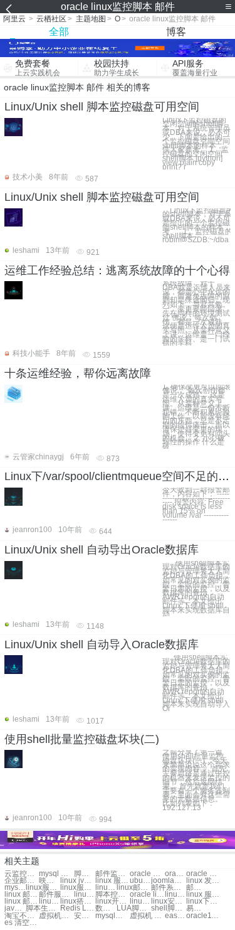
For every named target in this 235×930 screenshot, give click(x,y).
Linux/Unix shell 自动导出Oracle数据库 (101, 549)
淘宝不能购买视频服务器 (21, 915)
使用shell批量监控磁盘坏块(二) (81, 739)
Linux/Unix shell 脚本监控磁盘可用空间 (101, 106)
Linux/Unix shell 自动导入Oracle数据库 (101, 644)
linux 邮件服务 (21, 894)
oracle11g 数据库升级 (203, 915)
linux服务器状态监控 (77, 887)
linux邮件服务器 (134, 887)
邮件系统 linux (168, 887)
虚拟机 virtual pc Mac (147, 915)
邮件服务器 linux (56, 894)
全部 (59, 31)
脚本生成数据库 (43, 908)
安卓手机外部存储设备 (84, 915)
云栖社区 (51, 18)
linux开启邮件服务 (112, 901)
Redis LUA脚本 (77, 908)
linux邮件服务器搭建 (140, 901)
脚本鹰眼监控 (84, 873)
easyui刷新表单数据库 (175, 915)
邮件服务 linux (196, 887)
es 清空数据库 (21, 922)
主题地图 (91, 18)
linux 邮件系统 (106, 887)
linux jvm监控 (77, 880)
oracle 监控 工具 (203, 873)
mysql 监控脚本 (56, 873)
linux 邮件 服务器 (21, 901)
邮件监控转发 (112, 873)
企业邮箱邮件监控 (21, 880)
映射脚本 (49, 880)
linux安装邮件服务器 (168, 901)
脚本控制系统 (112, 894)
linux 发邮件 (203, 880)
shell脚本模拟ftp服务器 (168, 908)
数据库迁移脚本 (106, 908)
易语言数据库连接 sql (196, 908)
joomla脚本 (168, 880)
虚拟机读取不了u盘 (56, 915)
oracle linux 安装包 (147, 894)
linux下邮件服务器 (203, 901)
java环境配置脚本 (15, 908)
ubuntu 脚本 (140, 880)
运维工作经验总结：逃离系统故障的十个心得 (117, 270)
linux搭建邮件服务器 (77, 901)
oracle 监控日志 (175, 873)
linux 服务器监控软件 (203, 894)
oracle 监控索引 (147, 873)
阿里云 (14, 18)
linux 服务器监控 (112, 880)
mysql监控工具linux (15, 887)
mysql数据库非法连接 (112, 915)
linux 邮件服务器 (84, 894)
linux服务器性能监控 (175, 894)
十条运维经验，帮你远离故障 (77, 373)
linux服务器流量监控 (43, 887)
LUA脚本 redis (134, 908)
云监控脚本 (21, 873)
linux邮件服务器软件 (49, 901)
